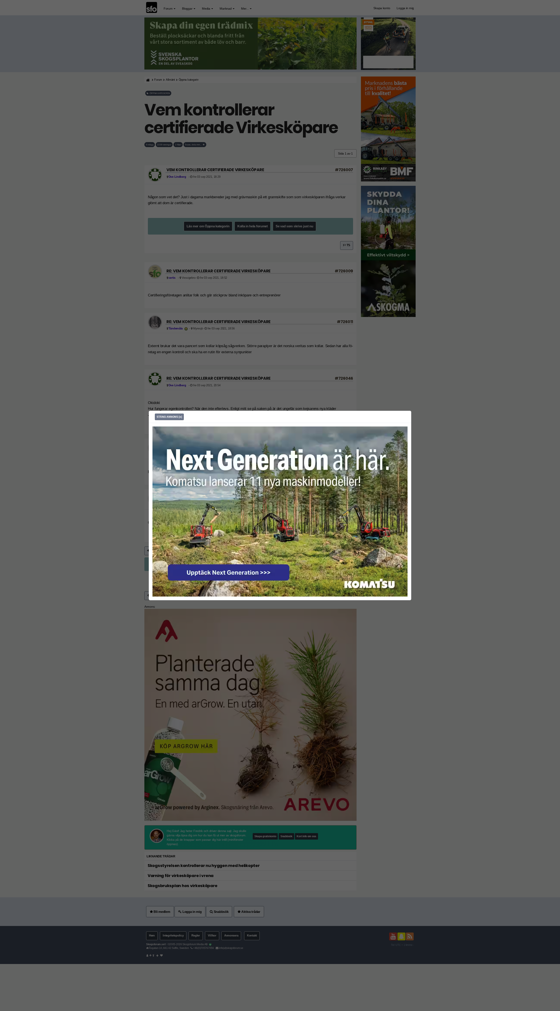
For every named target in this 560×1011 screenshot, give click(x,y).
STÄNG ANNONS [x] (169, 416)
